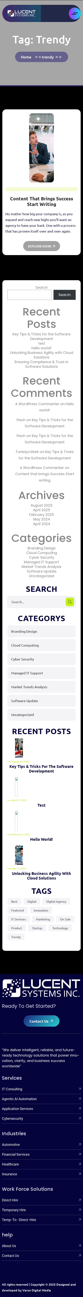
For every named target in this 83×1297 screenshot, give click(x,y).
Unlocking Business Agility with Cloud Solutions (41, 355)
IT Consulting (12, 1089)
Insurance (9, 1174)
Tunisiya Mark (27, 451)
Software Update (41, 571)
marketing (43, 919)
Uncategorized (41, 575)
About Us (9, 1246)
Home (27, 56)
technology (60, 928)
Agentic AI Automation (19, 1099)
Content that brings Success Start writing (41, 201)
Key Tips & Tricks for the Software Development (41, 336)
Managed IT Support (41, 562)
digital (31, 901)
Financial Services (16, 1154)
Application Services (17, 1109)
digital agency (56, 901)
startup (37, 928)
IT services (18, 919)
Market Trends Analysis (41, 566)
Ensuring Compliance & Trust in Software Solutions (41, 364)
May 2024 (41, 519)
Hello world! (41, 348)
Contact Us (39, 1021)
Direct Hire (10, 1200)
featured (17, 910)
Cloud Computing (41, 552)
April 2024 (41, 523)
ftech (20, 419)
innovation (41, 910)
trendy (48, 56)
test (41, 343)
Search (42, 287)
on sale (65, 919)
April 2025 (41, 510)
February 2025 (41, 514)
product (16, 928)
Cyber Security (41, 557)
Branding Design (42, 548)
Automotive (11, 1145)
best (14, 901)
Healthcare (10, 1164)
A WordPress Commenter (37, 403)
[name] (21, 13)
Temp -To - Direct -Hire (19, 1220)
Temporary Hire (14, 1210)
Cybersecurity (12, 1119)
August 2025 (42, 505)
